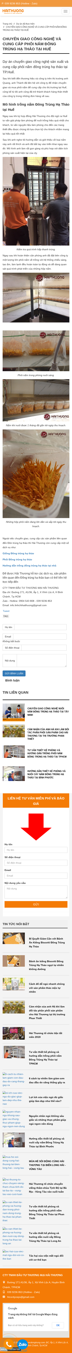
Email (8, 636)
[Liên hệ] (9, 1346)
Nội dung (10, 660)
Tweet (6, 611)
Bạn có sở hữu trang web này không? (26, 1325)
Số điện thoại (12, 647)
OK (58, 1325)
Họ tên (8, 627)
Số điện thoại (12, 857)
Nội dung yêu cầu (15, 883)
